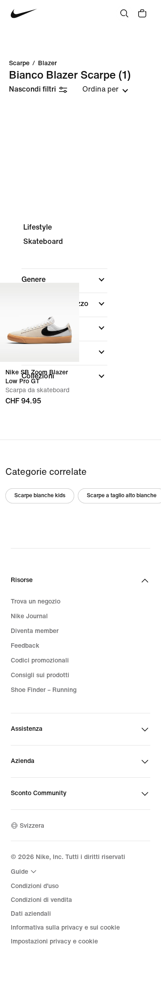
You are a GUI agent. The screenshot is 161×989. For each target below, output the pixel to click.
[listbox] (105, 89)
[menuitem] (25, 871)
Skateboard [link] (43, 241)
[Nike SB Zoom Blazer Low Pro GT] (39, 322)
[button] (64, 279)
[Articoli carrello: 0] (142, 13)
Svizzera (32, 825)
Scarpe (19, 63)
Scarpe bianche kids (39, 496)
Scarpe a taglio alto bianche (122, 496)
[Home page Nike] (24, 13)
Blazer (47, 63)
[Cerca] (124, 13)
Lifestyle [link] (37, 227)
